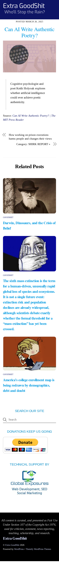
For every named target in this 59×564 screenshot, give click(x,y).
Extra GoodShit (12, 545)
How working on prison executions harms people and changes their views (30, 136)
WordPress (19, 549)
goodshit (8, 217)
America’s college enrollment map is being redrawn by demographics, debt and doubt (28, 385)
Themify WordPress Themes (38, 549)
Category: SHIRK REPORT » (33, 144)
